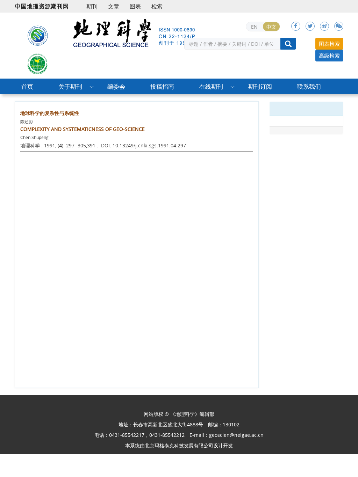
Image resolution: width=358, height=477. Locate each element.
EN (254, 26)
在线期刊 (211, 86)
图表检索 (329, 43)
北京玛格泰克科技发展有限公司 (179, 445)
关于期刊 (70, 86)
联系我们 (309, 86)
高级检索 (329, 55)
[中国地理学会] (38, 62)
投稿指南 (162, 86)
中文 (271, 26)
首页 (27, 86)
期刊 (92, 6)
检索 (157, 6)
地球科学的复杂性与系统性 (49, 113)
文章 (113, 6)
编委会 (116, 86)
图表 (135, 6)
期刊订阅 (260, 86)
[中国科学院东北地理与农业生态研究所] (38, 34)
